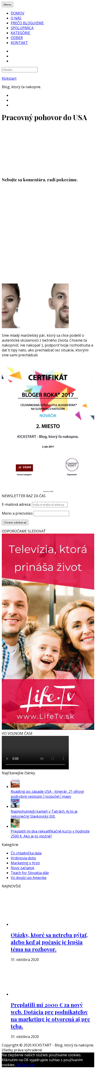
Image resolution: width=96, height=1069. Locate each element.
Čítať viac (27, 1064)
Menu (7, 4)
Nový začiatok (22, 867)
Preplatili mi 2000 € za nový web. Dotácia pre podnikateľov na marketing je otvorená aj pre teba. (50, 1015)
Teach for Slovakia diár (30, 872)
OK (17, 1064)
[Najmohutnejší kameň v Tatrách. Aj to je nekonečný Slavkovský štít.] (15, 806)
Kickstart (9, 78)
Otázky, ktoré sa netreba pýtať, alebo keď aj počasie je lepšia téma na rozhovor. (49, 942)
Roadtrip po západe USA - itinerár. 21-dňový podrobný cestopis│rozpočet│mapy (47, 794)
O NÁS (16, 18)
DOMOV (17, 13)
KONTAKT (19, 42)
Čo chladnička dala (26, 853)
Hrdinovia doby (23, 858)
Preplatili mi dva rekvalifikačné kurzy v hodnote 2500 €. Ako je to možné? (50, 834)
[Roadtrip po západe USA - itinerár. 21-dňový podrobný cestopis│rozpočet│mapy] (15, 786)
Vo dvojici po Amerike (28, 877)
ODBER (17, 37)
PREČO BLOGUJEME (27, 23)
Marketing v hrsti (25, 862)
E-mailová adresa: (17, 504)
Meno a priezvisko (17, 513)
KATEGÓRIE (20, 32)
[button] (35, 149)
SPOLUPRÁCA (22, 27)
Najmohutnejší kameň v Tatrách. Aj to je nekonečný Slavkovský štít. (44, 814)
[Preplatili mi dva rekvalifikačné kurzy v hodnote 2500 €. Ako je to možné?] (15, 826)
